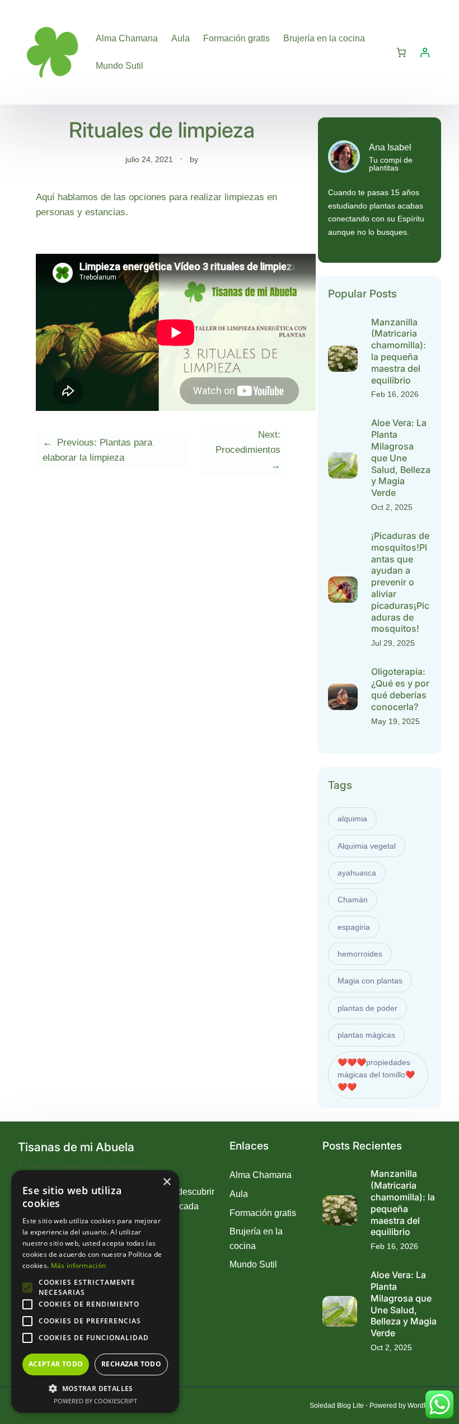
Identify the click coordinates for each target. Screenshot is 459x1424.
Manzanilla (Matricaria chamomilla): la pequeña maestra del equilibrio (398, 351)
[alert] (95, 1291)
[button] (95, 1388)
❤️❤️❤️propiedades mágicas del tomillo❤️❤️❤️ (376, 1075)
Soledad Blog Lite (337, 1405)
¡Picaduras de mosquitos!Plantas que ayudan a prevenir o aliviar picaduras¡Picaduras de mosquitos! (400, 582)
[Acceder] (425, 52)
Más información (78, 1265)
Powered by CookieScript (95, 1401)
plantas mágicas (366, 1034)
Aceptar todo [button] (56, 1364)
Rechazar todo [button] (131, 1364)
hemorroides (360, 953)
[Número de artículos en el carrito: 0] (401, 52)
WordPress (424, 1405)
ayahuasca (357, 872)
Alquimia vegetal (367, 845)
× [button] (166, 1182)
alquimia (352, 818)
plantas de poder (367, 1008)
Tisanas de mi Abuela (76, 1147)
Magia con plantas (370, 980)
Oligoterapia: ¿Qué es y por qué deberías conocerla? (400, 689)
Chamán (353, 899)
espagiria (354, 926)
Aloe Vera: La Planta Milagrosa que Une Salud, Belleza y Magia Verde (400, 457)
